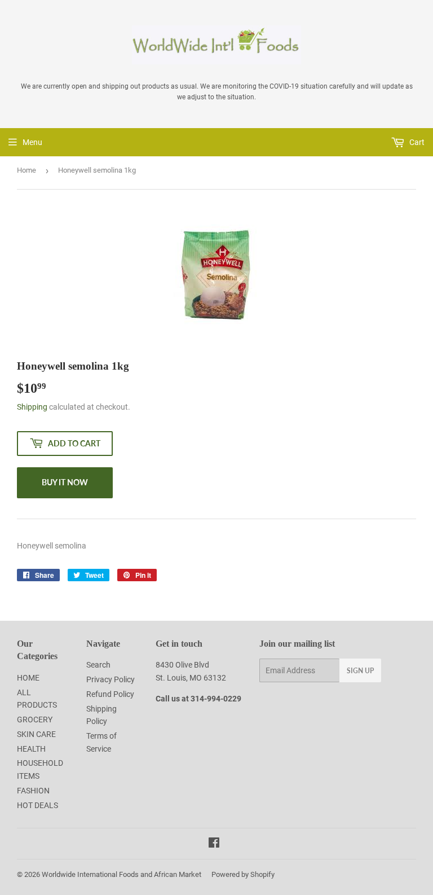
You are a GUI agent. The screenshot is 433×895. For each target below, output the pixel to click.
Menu (32, 142)
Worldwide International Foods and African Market (121, 874)
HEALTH (31, 748)
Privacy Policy (110, 679)
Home (26, 170)
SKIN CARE (36, 734)
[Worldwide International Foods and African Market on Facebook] (214, 844)
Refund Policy (110, 694)
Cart (416, 142)
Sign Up (360, 670)
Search (98, 664)
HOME (28, 677)
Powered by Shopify (243, 874)
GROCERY (34, 719)
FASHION (33, 790)
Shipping (32, 406)
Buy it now (65, 482)
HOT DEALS (37, 805)
